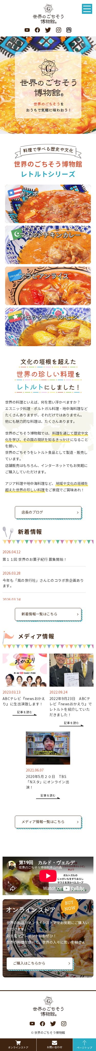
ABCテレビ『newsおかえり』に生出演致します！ (24, 701)
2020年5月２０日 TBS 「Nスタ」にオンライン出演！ (48, 782)
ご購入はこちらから (29, 963)
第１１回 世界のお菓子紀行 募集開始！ (35, 559)
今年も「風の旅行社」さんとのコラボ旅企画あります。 (43, 583)
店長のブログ (32, 512)
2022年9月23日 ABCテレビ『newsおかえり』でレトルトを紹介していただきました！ (70, 707)
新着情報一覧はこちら (39, 614)
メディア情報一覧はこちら (43, 822)
